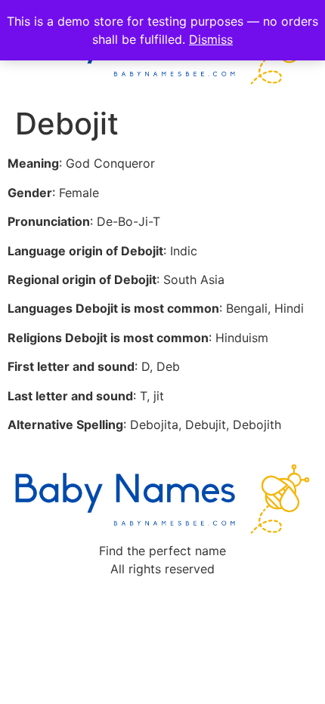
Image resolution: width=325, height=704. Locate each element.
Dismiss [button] (211, 39)
